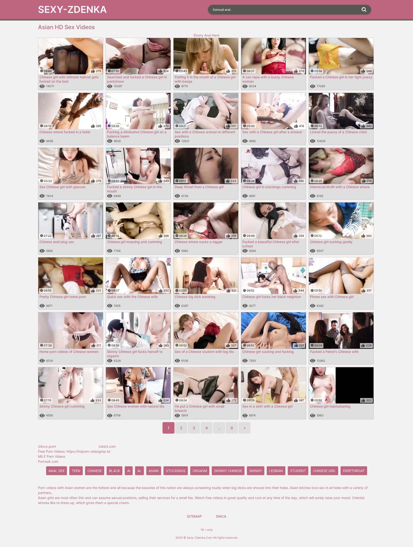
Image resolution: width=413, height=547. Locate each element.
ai (128, 471)
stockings (175, 471)
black (114, 471)
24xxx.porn (47, 446)
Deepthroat (354, 471)
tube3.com (107, 446)
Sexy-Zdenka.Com (199, 537)
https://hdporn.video (82, 451)
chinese (94, 471)
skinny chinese (228, 471)
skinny (255, 471)
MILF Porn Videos (51, 456)
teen (76, 471)
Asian (154, 471)
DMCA (221, 516)
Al (139, 471)
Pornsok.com (48, 461)
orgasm (200, 471)
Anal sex (57, 471)
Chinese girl (324, 471)
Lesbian (276, 471)
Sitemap (194, 516)
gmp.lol (104, 451)
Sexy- (72, 9)
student (298, 471)
